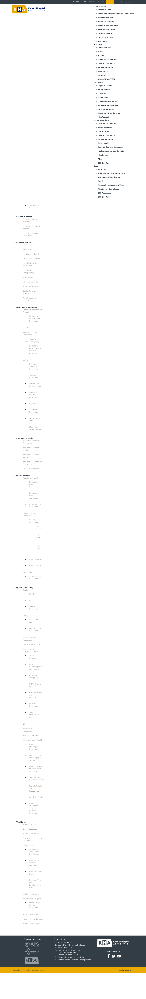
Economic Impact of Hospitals (71, 957)
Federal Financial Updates (69, 950)
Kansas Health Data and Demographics (74, 960)
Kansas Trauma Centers (68, 955)
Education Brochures (67, 952)
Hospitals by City (65, 947)
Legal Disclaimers (125, 970)
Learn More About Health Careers (72, 945)
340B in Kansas (64, 943)
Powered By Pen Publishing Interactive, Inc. (28, 970)
